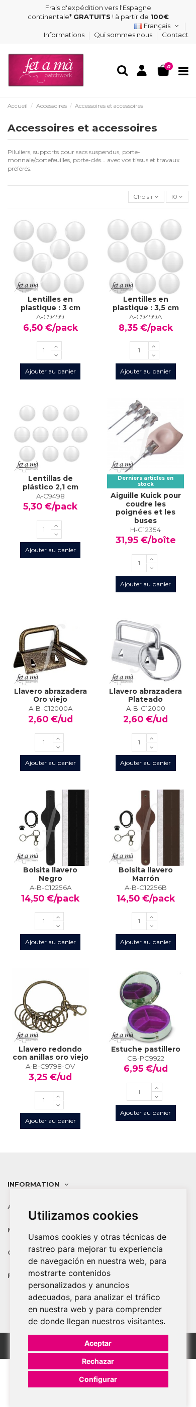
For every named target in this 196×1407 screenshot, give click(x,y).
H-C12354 (145, 530)
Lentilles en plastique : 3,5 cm (146, 303)
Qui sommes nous (124, 35)
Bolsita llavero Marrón (146, 874)
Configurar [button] (98, 1379)
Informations (65, 35)
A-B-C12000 (145, 708)
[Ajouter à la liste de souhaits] (39, 292)
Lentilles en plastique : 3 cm (50, 303)
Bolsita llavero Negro (50, 874)
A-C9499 (50, 317)
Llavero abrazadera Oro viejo (50, 695)
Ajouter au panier (50, 371)
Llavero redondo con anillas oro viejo (50, 1053)
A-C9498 (50, 496)
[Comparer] (51, 292)
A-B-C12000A (50, 708)
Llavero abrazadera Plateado (145, 695)
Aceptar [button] (98, 1343)
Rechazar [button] (98, 1361)
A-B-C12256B (146, 887)
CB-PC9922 (145, 1058)
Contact (175, 35)
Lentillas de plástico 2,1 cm (50, 482)
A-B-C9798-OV (50, 1066)
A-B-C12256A (50, 887)
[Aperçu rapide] (62, 292)
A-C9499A (145, 317)
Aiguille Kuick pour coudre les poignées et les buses (146, 508)
